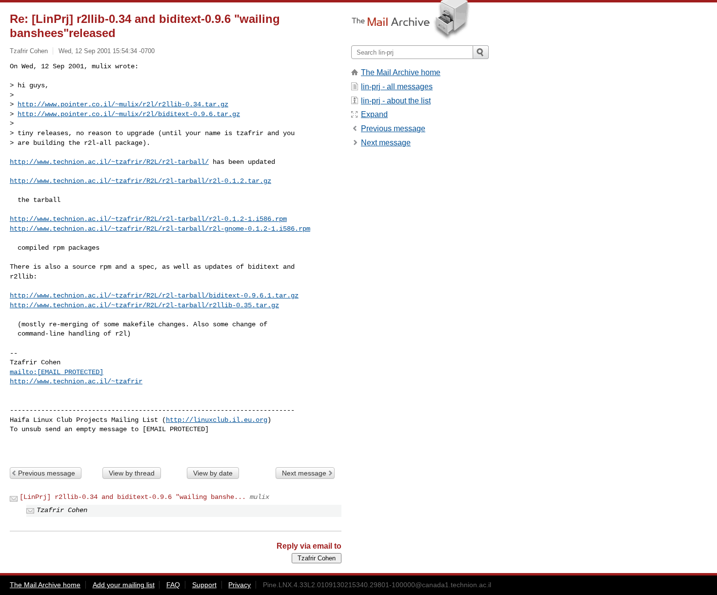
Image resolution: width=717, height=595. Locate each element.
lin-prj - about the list (396, 101)
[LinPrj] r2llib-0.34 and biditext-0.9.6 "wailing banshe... (133, 497)
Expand (374, 114)
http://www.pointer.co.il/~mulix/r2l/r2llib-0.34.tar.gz (123, 104)
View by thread (132, 473)
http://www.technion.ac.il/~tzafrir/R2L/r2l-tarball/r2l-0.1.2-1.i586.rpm (148, 219)
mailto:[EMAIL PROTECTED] (56, 372)
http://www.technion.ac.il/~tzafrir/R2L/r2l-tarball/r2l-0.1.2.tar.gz (140, 181)
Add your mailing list (124, 585)
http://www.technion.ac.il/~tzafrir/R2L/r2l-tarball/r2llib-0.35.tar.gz (144, 305)
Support (204, 585)
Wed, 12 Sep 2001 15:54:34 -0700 (107, 51)
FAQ (173, 585)
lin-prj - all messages (397, 86)
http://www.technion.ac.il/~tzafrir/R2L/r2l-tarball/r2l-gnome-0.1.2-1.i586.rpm (160, 229)
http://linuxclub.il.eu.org (216, 420)
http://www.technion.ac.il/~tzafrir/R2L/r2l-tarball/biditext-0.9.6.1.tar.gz (154, 295)
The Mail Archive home (400, 72)
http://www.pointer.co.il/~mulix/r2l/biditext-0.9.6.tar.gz (129, 114)
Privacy (239, 585)
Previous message (46, 473)
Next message (304, 473)
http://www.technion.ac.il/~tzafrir (76, 381)
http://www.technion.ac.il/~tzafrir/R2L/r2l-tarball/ (109, 162)
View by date (213, 473)
